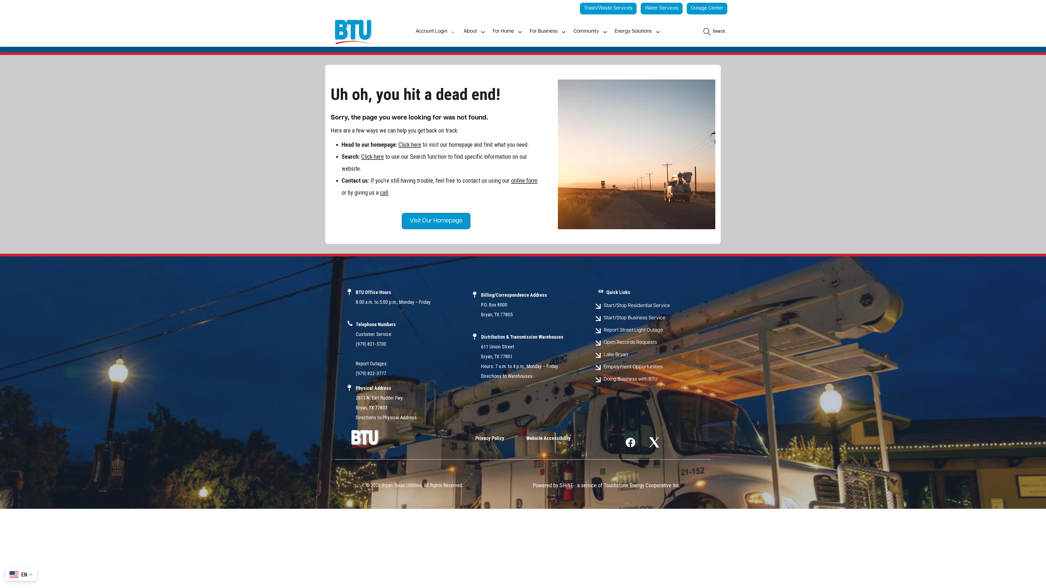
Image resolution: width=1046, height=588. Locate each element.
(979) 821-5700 (371, 344)
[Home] (353, 32)
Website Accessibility (548, 438)
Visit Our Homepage (436, 221)
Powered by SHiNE (553, 485)
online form (524, 180)
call (384, 192)
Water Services (662, 8)
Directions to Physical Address (386, 417)
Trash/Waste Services (608, 8)
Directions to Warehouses (507, 376)
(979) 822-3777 (371, 373)
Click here (410, 144)
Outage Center (707, 8)
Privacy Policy (489, 438)
